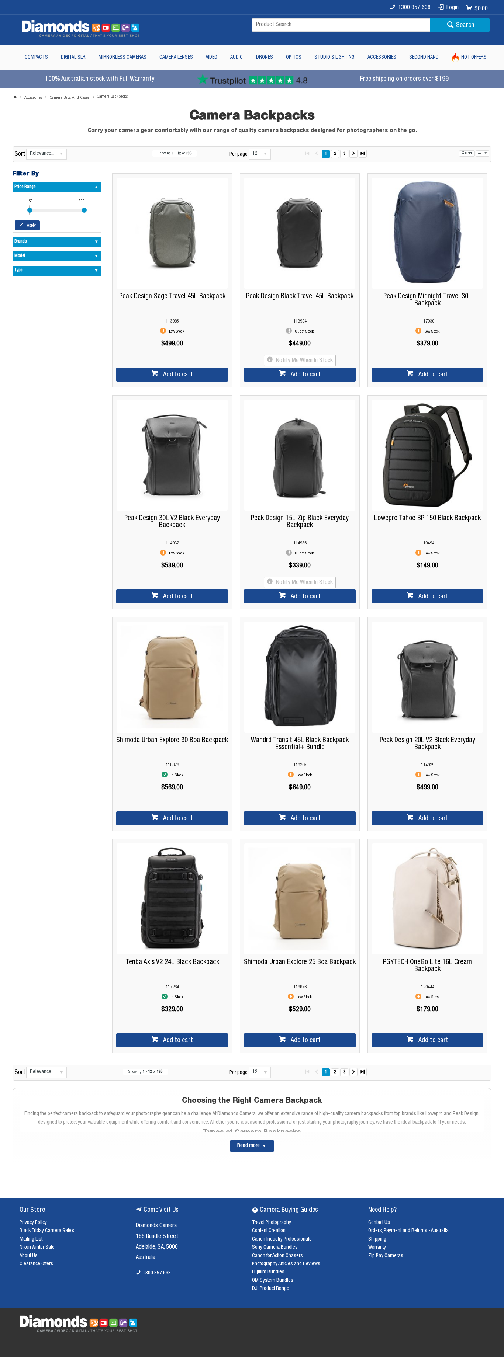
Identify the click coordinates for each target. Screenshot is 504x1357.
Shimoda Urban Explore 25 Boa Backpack (300, 962)
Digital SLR (73, 57)
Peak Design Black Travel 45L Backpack (299, 296)
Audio (236, 57)
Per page (238, 154)
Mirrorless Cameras (122, 57)
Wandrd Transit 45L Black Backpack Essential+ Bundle (300, 744)
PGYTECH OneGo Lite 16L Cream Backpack (427, 966)
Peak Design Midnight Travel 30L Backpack (427, 300)
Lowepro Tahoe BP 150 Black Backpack (427, 518)
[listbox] (46, 154)
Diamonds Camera (156, 1226)
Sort (20, 154)
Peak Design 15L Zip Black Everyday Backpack (300, 522)
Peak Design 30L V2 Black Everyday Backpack (172, 522)
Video (211, 57)
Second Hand (424, 57)
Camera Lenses (176, 57)
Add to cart (177, 375)
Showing (174, 154)
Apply (31, 225)
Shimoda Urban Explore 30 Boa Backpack (172, 740)
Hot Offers (474, 57)
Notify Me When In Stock (304, 361)
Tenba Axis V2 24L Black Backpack (172, 962)
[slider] (29, 210)
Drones (264, 57)
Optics (293, 57)
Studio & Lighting (334, 57)
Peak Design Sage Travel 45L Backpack (172, 296)
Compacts (36, 57)
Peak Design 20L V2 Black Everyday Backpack (427, 744)
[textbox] (341, 25)
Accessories (381, 57)
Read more (248, 1145)
